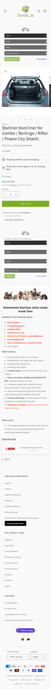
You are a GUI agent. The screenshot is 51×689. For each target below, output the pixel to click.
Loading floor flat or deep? (16, 614)
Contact (8, 489)
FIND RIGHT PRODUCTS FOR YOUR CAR (17, 239)
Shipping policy (39, 680)
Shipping (13, 185)
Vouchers (8, 580)
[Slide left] (20, 119)
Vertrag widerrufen (15, 523)
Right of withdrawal (13, 495)
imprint (8, 483)
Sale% (7, 586)
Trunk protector (11, 551)
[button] (5, 11)
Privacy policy (13, 680)
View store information (14, 219)
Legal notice (18, 684)
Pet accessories (11, 568)
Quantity (5, 189)
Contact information (32, 684)
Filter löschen (42, 59)
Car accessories (11, 563)
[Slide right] (31, 119)
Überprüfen (9, 276)
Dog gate (8, 539)
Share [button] (7, 459)
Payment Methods (12, 506)
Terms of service (26, 680)
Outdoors (8, 574)
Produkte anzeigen (12, 59)
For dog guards (11, 603)
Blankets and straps (13, 557)
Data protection (11, 512)
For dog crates (11, 608)
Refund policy (40, 676)
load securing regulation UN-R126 (19, 620)
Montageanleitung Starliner (32, 447)
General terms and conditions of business (22, 518)
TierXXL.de (15, 676)
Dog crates (9, 545)
